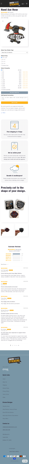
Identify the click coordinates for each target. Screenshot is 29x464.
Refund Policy (6, 388)
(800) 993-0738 (6, 429)
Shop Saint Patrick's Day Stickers (10, 415)
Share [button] (4, 112)
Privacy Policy (6, 391)
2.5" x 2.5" (4, 57)
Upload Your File (14, 92)
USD (23, 3)
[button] (8, 253)
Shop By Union (6, 406)
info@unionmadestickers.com (10, 426)
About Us (5, 382)
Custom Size (5, 65)
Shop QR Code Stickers (8, 412)
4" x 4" (3, 61)
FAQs (4, 397)
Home (4, 378)
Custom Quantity (6, 89)
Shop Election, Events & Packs (10, 409)
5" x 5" (3, 63)
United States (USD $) (14, 451)
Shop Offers (5, 418)
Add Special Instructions (7, 95)
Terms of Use (6, 394)
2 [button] (12, 345)
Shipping (5, 385)
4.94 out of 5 (18, 249)
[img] (4, 268)
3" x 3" (3, 59)
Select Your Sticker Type (7, 50)
